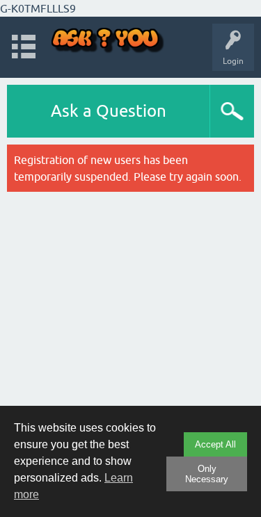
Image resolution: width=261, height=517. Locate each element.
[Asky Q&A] (107, 41)
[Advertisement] (130, 331)
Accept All (215, 444)
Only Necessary (206, 473)
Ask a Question (108, 110)
